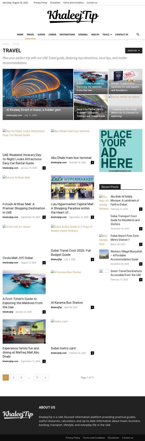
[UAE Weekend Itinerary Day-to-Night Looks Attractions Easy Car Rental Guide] (24, 139)
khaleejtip (8, 311)
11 (37, 377)
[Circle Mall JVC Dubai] (24, 239)
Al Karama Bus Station (67, 302)
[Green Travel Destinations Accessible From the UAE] (104, 274)
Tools (106, 34)
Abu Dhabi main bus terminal (71, 158)
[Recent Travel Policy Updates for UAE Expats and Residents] (125, 76)
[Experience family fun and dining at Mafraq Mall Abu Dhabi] (24, 331)
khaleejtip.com (14, 115)
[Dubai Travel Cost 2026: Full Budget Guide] (72, 235)
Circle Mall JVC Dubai (18, 258)
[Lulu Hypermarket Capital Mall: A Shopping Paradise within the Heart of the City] (72, 187)
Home (20, 34)
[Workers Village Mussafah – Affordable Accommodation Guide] (104, 254)
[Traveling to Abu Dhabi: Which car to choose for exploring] (125, 107)
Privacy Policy (40, 2)
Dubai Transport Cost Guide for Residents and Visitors (125, 220)
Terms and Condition (73, 2)
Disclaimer (55, 2)
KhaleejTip (56, 259)
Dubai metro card (63, 348)
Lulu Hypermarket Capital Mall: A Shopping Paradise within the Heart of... (72, 208)
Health (95, 34)
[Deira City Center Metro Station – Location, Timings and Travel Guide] (91, 107)
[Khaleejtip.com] (72, 17)
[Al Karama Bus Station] (72, 284)
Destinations (67, 34)
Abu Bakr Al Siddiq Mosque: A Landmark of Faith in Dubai (125, 200)
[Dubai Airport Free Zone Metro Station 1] (104, 240)
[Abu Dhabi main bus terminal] (72, 141)
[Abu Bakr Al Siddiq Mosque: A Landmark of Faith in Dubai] (104, 203)
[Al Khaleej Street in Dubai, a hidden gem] (38, 88)
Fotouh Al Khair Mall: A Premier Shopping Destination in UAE (24, 208)
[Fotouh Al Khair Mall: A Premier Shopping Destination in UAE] (24, 187)
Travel (30, 34)
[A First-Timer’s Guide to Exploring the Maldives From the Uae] (91, 78)
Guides (41, 34)
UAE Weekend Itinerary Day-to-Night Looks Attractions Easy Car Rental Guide (22, 159)
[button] (137, 34)
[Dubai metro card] (72, 331)
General (83, 34)
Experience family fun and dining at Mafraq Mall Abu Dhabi (21, 352)
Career (52, 34)
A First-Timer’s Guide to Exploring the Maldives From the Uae (23, 303)
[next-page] (45, 377)
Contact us (92, 2)
